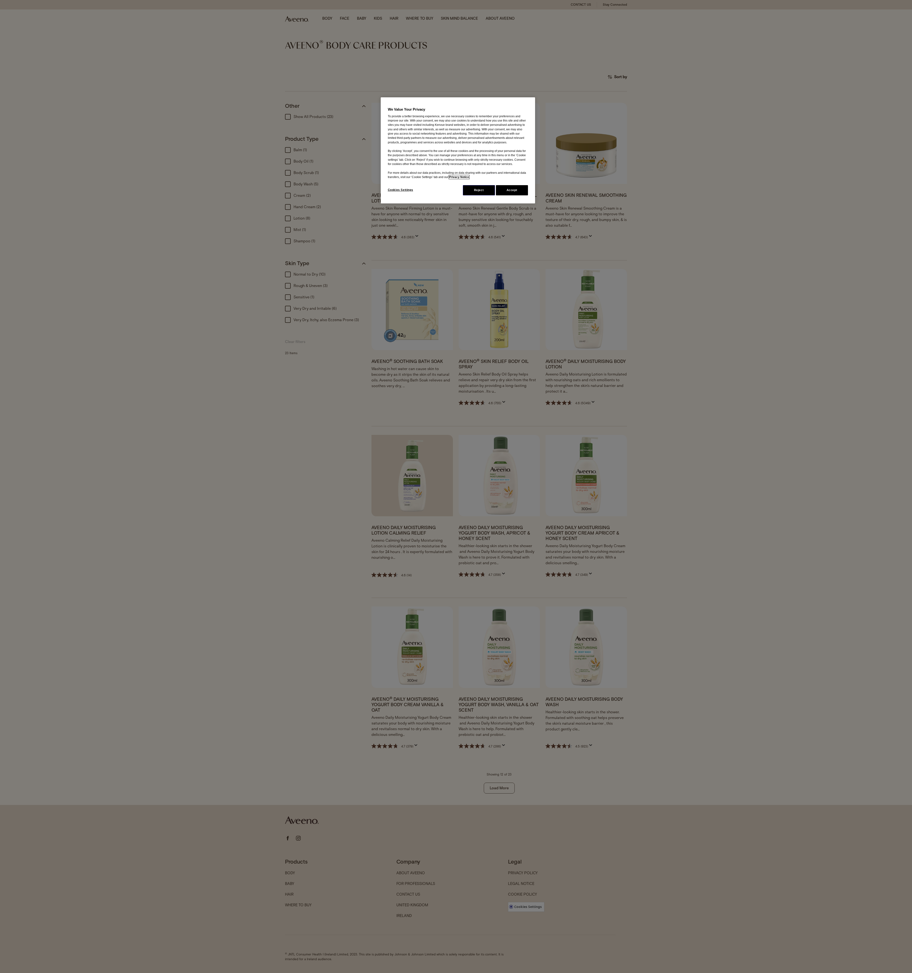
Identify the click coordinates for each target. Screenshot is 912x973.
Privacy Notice (459, 177)
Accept (512, 190)
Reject (479, 190)
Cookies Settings (400, 190)
